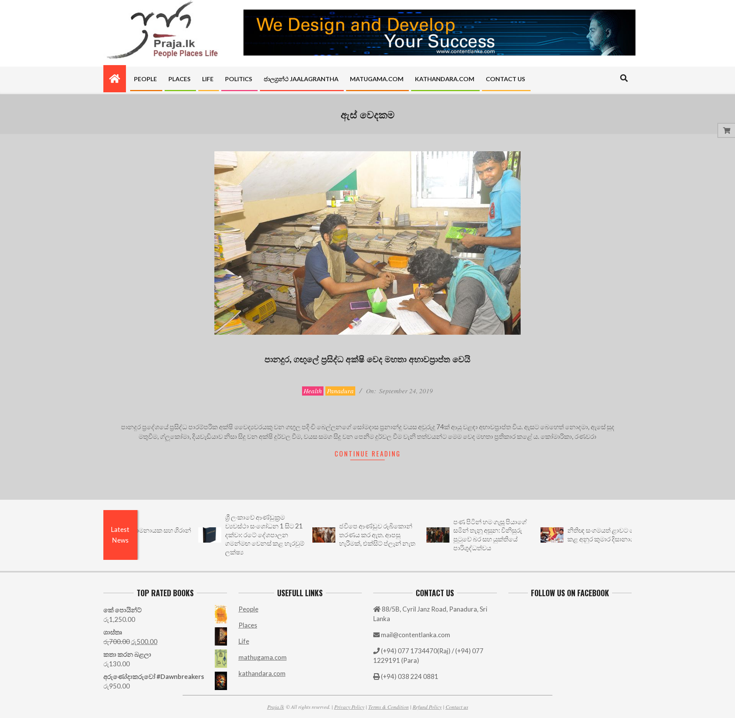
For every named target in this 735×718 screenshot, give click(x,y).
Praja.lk (275, 706)
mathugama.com (262, 657)
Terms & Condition (388, 706)
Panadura (340, 390)
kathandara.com (262, 673)
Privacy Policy (349, 706)
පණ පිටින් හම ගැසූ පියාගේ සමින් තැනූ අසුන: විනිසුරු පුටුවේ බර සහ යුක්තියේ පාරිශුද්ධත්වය (467, 535)
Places (247, 625)
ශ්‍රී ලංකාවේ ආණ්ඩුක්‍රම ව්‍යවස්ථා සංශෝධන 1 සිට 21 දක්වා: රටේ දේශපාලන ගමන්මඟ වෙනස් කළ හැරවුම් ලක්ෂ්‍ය (241, 534)
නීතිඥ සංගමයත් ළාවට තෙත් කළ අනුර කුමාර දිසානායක (582, 534)
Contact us (457, 706)
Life (243, 641)
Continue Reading (368, 453)
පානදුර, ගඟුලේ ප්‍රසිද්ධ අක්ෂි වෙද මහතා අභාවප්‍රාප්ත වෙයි (367, 358)
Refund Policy (427, 706)
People (248, 609)
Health (313, 390)
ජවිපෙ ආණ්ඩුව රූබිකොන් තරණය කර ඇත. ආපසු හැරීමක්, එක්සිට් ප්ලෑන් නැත (354, 534)
